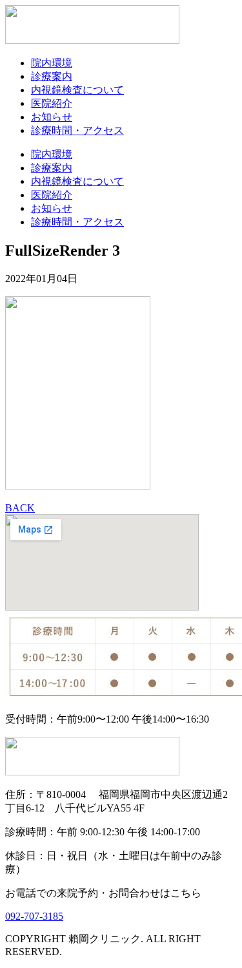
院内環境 (51, 62)
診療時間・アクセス (77, 130)
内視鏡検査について (77, 89)
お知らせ (51, 116)
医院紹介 (51, 103)
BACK (20, 507)
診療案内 (51, 76)
